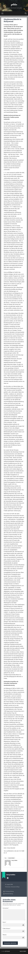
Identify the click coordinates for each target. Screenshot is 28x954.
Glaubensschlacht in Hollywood (12, 20)
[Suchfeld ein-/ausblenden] (26, 13)
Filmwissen (7, 886)
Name (4, 922)
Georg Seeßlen (14, 860)
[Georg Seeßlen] (8, 865)
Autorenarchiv (7, 878)
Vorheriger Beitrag (9, 891)
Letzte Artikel (11, 858)
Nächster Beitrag (9, 893)
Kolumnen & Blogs (15, 886)
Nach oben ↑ (23, 951)
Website (4, 934)
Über (6, 858)
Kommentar (6, 908)
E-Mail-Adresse (6, 928)
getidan (14, 4)
